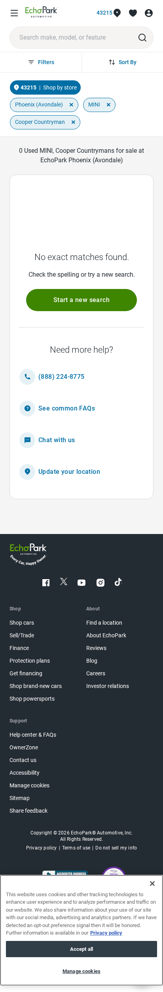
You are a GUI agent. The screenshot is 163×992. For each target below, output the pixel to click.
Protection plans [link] (29, 661)
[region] (81, 930)
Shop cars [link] (21, 623)
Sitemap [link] (19, 798)
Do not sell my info (116, 848)
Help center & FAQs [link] (32, 735)
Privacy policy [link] (41, 848)
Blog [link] (91, 661)
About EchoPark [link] (106, 636)
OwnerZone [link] (23, 748)
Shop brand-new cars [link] (35, 686)
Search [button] (142, 37)
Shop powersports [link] (32, 699)
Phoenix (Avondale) (39, 104)
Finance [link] (19, 648)
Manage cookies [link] (29, 786)
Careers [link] (95, 674)
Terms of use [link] (76, 848)
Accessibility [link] (24, 773)
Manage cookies (81, 971)
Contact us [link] (22, 760)
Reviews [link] (96, 648)
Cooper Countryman (40, 122)
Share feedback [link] (28, 811)
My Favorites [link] (133, 13)
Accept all (81, 949)
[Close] (152, 883)
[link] (41, 13)
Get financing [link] (25, 674)
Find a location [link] (104, 623)
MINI (94, 104)
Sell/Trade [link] (21, 636)
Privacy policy (106, 933)
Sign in (149, 13)
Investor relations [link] (107, 686)
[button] (81, 300)
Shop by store (60, 87)
